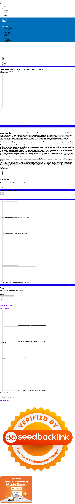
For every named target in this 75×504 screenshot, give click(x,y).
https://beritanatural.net (4, 196)
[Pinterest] (2, 172)
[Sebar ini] (2, 184)
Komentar (2, 294)
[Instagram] (2, 174)
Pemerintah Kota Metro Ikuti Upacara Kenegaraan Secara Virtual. (13, 182)
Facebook (6, 10)
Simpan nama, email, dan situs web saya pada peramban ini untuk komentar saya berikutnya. (17, 301)
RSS (5, 16)
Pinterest (6, 12)
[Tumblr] (2, 173)
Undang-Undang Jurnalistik (6, 396)
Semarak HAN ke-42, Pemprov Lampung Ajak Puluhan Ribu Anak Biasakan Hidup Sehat (16, 282)
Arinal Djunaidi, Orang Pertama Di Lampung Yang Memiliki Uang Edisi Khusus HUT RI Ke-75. (17, 181)
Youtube (6, 15)
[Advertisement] (37, 49)
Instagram (7, 13)
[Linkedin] (2, 175)
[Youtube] (2, 176)
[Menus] (0, 2)
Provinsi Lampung (11, 167)
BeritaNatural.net (16, 190)
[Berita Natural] (3, 1)
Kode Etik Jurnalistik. (5, 395)
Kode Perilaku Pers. (5, 394)
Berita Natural (5, 167)
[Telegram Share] (2, 186)
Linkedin (6, 14)
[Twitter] (2, 171)
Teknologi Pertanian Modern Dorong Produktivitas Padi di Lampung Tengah (14, 233)
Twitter (6, 11)
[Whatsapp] (2, 187)
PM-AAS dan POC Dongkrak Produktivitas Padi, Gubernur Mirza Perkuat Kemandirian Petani (17, 249)
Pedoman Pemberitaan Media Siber (8, 397)
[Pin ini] (2, 185)
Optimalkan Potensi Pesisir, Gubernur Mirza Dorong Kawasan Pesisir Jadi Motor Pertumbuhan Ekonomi (19, 266)
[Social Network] (2, 9)
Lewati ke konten (3, 0)
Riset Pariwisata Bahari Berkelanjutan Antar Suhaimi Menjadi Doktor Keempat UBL (15, 217)
